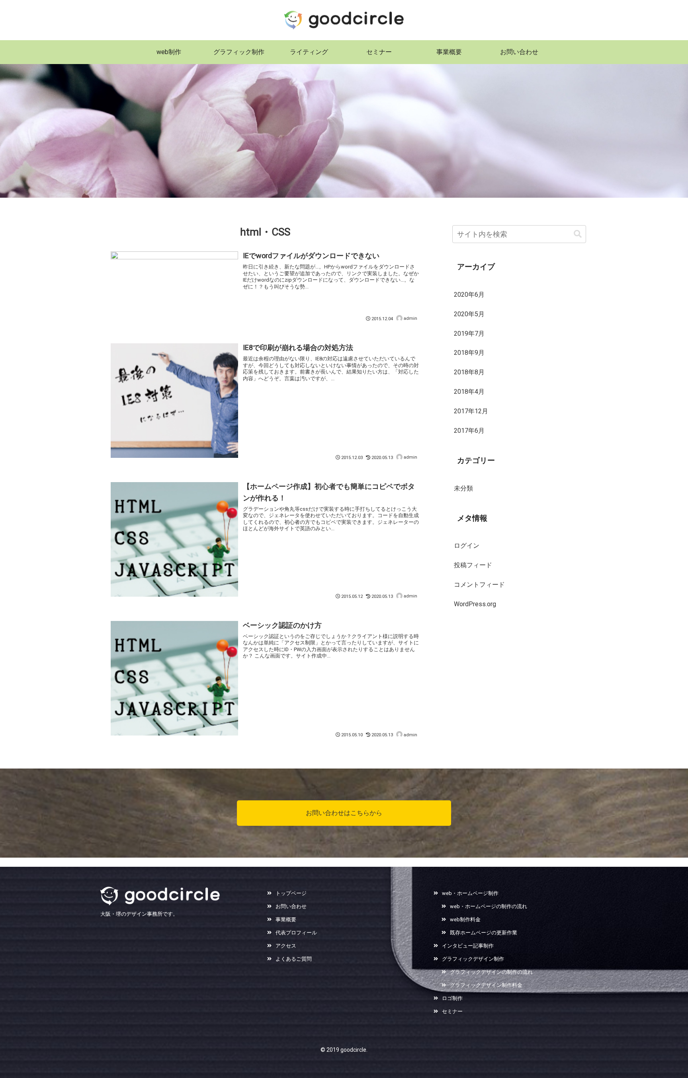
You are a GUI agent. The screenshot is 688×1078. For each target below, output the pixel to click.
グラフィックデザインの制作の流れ (491, 972)
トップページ (291, 893)
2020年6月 (469, 294)
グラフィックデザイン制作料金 (486, 985)
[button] (578, 234)
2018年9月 (469, 352)
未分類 (463, 488)
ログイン (466, 545)
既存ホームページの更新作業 (483, 933)
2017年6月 (469, 430)
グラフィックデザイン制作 (473, 959)
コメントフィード (479, 584)
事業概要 (286, 919)
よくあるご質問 (294, 959)
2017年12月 (471, 411)
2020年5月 (469, 314)
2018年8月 (469, 372)
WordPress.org (475, 604)
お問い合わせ (291, 906)
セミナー (452, 1011)
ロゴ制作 (452, 998)
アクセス (286, 946)
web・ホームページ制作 (470, 893)
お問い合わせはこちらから (344, 813)
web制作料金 (465, 919)
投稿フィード (473, 565)
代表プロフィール (296, 933)
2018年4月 (469, 391)
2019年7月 (469, 333)
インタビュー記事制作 (468, 946)
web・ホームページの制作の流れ (488, 906)
